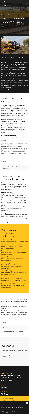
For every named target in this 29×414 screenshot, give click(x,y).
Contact (3, 385)
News (10, 380)
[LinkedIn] (5, 394)
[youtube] (7, 394)
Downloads (4, 380)
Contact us (4, 387)
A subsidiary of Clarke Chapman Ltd (8, 398)
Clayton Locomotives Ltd (6, 373)
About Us (3, 375)
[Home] (3, 3)
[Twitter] (2, 394)
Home (2, 14)
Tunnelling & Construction (15, 375)
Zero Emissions (9, 14)
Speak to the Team (6, 90)
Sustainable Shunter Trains (18, 377)
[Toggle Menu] (27, 3)
